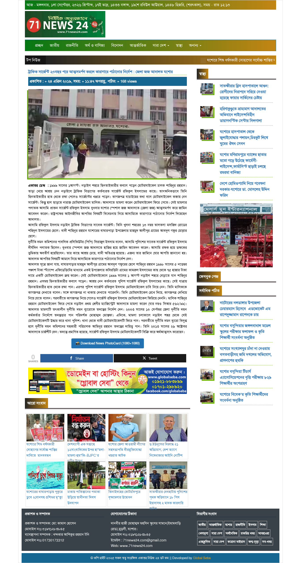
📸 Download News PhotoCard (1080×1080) (108, 343)
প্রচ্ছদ (39, 45)
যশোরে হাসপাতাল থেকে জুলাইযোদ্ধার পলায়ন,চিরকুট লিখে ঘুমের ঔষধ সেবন (244, 137)
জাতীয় (54, 45)
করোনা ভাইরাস (236, 542)
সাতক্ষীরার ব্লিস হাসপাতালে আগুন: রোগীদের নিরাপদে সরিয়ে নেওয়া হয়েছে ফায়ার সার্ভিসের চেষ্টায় (244, 91)
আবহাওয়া (263, 533)
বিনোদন (117, 45)
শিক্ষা (263, 525)
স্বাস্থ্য (179, 45)
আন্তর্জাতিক (138, 45)
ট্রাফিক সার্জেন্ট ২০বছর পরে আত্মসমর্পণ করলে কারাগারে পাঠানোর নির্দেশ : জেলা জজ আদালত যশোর (100, 71)
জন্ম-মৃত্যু (254, 542)
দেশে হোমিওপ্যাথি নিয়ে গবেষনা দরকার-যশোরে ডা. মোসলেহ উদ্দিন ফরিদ (244, 189)
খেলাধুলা (203, 533)
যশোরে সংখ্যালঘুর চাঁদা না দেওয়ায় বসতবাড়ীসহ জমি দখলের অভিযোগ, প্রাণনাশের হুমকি (246, 354)
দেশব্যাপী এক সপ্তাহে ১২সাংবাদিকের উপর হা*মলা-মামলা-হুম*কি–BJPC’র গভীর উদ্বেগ (86, 452)
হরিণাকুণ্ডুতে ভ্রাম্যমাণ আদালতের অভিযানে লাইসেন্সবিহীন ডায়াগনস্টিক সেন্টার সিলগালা (243, 114)
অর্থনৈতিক (231, 533)
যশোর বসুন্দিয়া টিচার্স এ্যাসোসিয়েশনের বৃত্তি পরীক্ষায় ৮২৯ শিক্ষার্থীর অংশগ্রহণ (245, 377)
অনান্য (194, 45)
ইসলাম (252, 525)
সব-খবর (267, 542)
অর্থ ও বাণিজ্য (95, 45)
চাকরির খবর (248, 533)
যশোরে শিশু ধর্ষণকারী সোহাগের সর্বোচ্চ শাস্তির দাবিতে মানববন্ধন (245, 60)
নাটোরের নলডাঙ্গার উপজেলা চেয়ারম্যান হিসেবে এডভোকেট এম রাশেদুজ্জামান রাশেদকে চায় (245, 308)
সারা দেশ (160, 45)
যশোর (228, 525)
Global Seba (202, 558)
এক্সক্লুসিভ (204, 542)
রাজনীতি (72, 45)
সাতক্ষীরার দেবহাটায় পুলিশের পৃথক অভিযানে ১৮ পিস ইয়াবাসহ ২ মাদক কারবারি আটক (168, 500)
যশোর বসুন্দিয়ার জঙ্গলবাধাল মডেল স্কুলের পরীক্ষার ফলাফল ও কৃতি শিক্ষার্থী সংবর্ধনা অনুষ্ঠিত (245, 331)
